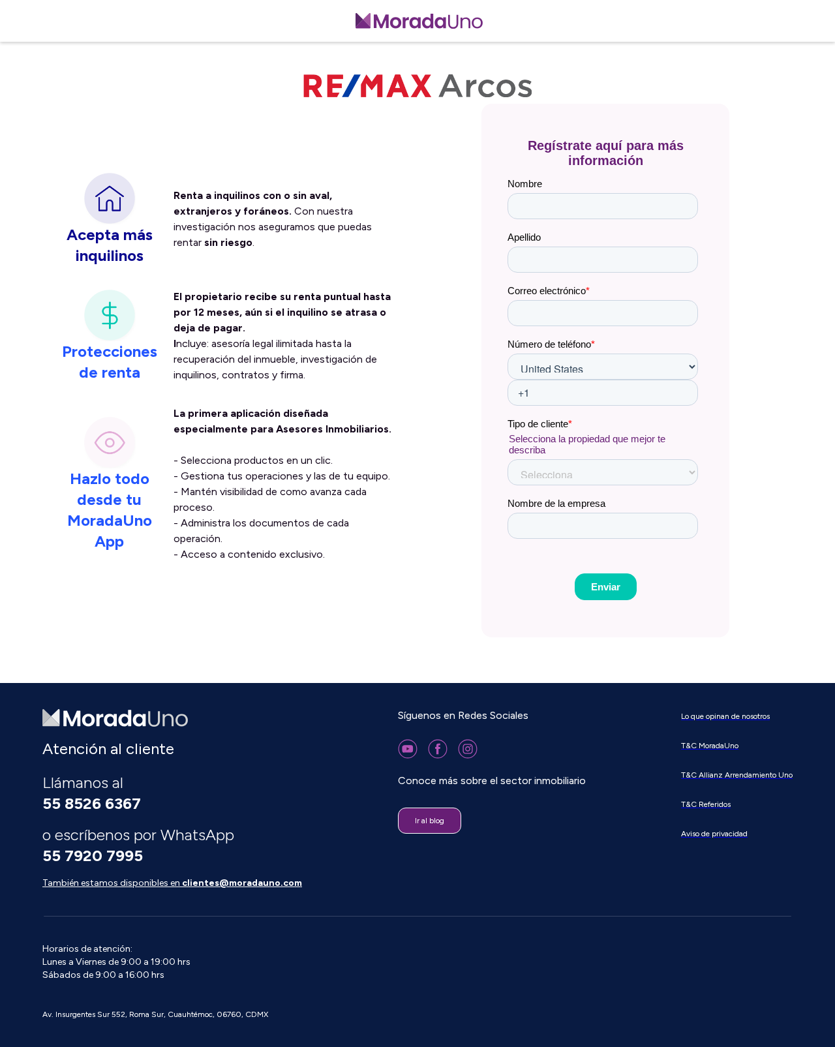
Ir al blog (429, 820)
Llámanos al (91, 793)
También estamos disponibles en (172, 882)
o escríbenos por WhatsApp (140, 845)
